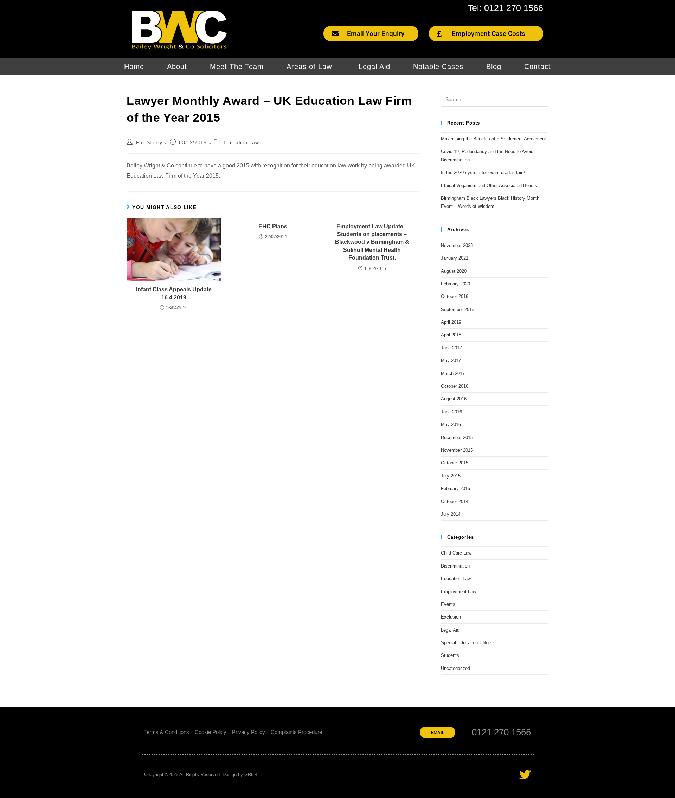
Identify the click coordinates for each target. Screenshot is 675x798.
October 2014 (454, 501)
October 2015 (454, 463)
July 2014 (451, 514)
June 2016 (451, 411)
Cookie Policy (210, 732)
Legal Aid (374, 66)
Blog (493, 66)
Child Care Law (456, 553)
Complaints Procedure (296, 732)
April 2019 (451, 322)
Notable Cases (438, 66)
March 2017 (453, 373)
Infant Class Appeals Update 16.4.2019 (174, 293)
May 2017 (451, 360)
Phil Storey (149, 142)
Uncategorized (455, 668)
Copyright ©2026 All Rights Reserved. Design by (194, 774)
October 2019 (454, 296)
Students (450, 655)
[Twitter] (525, 774)
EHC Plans (272, 226)
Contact (537, 66)
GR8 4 (250, 774)
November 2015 (457, 450)
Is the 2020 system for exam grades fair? (483, 172)
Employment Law (458, 591)
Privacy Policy (248, 732)
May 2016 (451, 424)
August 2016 (454, 398)
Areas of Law (309, 66)
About (177, 66)
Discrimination (455, 566)
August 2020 (454, 271)
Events (448, 604)
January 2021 (454, 258)
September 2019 (457, 309)
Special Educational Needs (468, 642)
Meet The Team (237, 66)
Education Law (241, 142)
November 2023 (457, 245)
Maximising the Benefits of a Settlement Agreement (493, 138)
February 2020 (455, 283)
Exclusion (451, 617)
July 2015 (451, 476)
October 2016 (454, 386)
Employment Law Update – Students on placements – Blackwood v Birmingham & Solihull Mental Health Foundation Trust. (372, 242)
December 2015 (457, 437)
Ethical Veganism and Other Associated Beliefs (489, 185)
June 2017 (451, 347)
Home (134, 66)
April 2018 (451, 334)
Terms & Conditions (166, 732)
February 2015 (455, 488)
